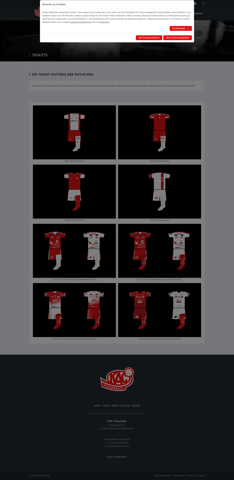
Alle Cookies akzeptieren (177, 37)
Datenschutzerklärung (80, 22)
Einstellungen (178, 28)
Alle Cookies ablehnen (149, 37)
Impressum (104, 22)
